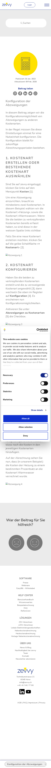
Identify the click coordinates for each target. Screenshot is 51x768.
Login (30, 5)
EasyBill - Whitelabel (25, 588)
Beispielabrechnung (25, 605)
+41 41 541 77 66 (25, 685)
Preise (25, 582)
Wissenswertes (25, 602)
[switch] (44, 383)
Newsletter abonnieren (25, 659)
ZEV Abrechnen (25, 622)
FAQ (25, 608)
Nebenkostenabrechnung (25, 630)
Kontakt (25, 656)
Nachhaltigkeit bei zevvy (25, 650)
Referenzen (25, 610)
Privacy (42, 702)
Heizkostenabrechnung (25, 633)
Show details (37, 410)
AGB (19, 702)
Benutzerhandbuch (26, 599)
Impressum (32, 702)
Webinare (25, 585)
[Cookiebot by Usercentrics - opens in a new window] (36, 330)
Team (25, 653)
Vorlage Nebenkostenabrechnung (25, 636)
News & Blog (25, 647)
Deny (25, 436)
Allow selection (26, 427)
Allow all (25, 418)
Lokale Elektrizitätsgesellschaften (25, 627)
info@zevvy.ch (25, 682)
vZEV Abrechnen (25, 625)
